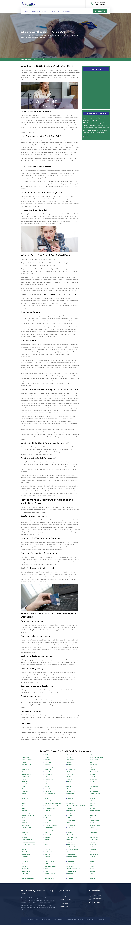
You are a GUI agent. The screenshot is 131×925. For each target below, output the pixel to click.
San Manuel (48, 851)
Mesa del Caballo (27, 759)
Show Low (70, 851)
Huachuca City (49, 767)
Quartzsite (25, 876)
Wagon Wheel (26, 774)
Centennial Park (26, 827)
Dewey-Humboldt (50, 878)
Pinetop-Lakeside (50, 873)
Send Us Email (97, 898)
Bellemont (25, 781)
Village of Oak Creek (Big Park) (76, 805)
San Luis (92, 803)
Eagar (69, 762)
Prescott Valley (94, 820)
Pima (46, 822)
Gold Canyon (71, 844)
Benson (69, 788)
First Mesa (25, 859)
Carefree (47, 856)
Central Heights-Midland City (53, 803)
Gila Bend (25, 873)
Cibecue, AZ (96, 902)
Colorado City (49, 818)
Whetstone (48, 815)
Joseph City (48, 769)
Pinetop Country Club (28, 842)
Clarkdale (70, 757)
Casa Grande (93, 830)
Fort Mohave (93, 764)
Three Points (71, 769)
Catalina (69, 808)
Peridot (24, 849)
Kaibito (47, 755)
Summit (69, 779)
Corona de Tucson (72, 837)
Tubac (24, 803)
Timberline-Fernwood (51, 805)
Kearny (47, 776)
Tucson (92, 876)
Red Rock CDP (49, 847)
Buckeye (92, 847)
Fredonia (24, 784)
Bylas (23, 796)
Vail (91, 755)
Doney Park (70, 781)
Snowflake (70, 803)
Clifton (47, 868)
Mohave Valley (49, 835)
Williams (47, 837)
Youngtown (70, 813)
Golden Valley (71, 825)
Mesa (91, 873)
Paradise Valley (71, 864)
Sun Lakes (70, 876)
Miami (24, 835)
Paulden (69, 764)
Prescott (92, 818)
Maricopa (92, 835)
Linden (47, 798)
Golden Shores (26, 772)
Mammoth (25, 791)
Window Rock (49, 779)
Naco (23, 755)
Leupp (24, 786)
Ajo (46, 832)
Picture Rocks (71, 835)
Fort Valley (48, 764)
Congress (25, 861)
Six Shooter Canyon (28, 815)
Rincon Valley (71, 791)
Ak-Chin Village (26, 764)
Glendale (92, 866)
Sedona (69, 839)
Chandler (92, 871)
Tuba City (70, 827)
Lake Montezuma (72, 755)
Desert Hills (48, 801)
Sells (46, 781)
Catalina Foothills (95, 825)
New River (93, 774)
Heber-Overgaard (50, 784)
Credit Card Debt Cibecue (37, 59)
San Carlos (70, 759)
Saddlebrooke (71, 847)
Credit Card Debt (66, 899)
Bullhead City (94, 813)
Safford (69, 842)
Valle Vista (48, 820)
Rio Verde (47, 788)
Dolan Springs (26, 871)
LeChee (24, 837)
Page (69, 822)
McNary (24, 762)
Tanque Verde (94, 759)
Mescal (24, 793)
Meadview (25, 832)
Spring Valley (26, 854)
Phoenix (92, 878)
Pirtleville (25, 866)
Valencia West (71, 871)
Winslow (69, 832)
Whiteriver (48, 876)
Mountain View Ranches (29, 847)
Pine (23, 864)
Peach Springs (26, 813)
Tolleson (69, 815)
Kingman (92, 798)
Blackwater (48, 762)
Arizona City (70, 830)
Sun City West (94, 791)
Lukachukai (25, 856)
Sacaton (47, 796)
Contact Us (66, 11)
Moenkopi (25, 798)
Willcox (47, 839)
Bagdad (47, 786)
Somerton (70, 878)
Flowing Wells (94, 772)
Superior (47, 810)
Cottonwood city (72, 856)
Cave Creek (70, 774)
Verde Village (71, 861)
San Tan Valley (94, 854)
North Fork (48, 759)
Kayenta (69, 786)
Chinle (46, 864)
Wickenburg (71, 820)
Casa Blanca (25, 801)
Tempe (92, 859)
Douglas (92, 769)
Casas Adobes (94, 839)
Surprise (92, 856)
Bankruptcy (64, 896)
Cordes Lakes (49, 827)
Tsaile (24, 830)
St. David (24, 820)
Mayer (24, 779)
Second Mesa (26, 851)
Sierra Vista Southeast (96, 757)
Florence (92, 788)
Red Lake (25, 818)
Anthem (92, 784)
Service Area (55, 11)
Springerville (48, 774)
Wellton (47, 813)
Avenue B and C (49, 861)
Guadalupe (70, 793)
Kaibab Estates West (28, 878)
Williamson (70, 798)
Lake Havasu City (95, 832)
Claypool (24, 767)
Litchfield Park (71, 810)
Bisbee (69, 776)
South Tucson (71, 767)
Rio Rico (92, 781)
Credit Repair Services (38, 11)
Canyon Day (25, 868)
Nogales (92, 776)
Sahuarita (93, 801)
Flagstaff (92, 842)
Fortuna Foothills (95, 793)
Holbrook (70, 772)
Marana (92, 827)
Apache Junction (95, 810)
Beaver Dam (48, 772)
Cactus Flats (25, 776)
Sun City (92, 808)
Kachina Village (49, 830)
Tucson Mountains (72, 849)
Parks (23, 805)
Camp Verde (71, 854)
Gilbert (92, 868)
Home (26, 11)
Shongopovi (25, 757)
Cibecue (27, 59)
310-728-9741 (100, 5)
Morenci (24, 810)
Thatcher (70, 784)
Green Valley (93, 779)
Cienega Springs (27, 839)
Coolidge (70, 873)
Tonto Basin (25, 825)
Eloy (91, 762)
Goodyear (93, 849)
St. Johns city (48, 849)
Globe (69, 818)
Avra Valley (70, 801)
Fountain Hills (94, 786)
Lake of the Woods (50, 866)
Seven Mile (25, 769)
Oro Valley (93, 822)
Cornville (47, 854)
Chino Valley (71, 866)
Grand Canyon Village (28, 844)
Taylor (46, 871)
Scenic (47, 757)
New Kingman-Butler (73, 868)
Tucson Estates (71, 859)
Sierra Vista (93, 815)
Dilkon (24, 808)
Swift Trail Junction (50, 808)
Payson (92, 767)
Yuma (91, 851)
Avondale (93, 844)
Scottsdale (93, 864)
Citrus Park (70, 796)
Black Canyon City (50, 793)
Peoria (92, 861)
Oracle (47, 844)
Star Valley (48, 791)
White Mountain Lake (51, 825)
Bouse (24, 788)
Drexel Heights (94, 796)
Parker (47, 842)
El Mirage (92, 805)
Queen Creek (94, 837)
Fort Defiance (49, 859)
